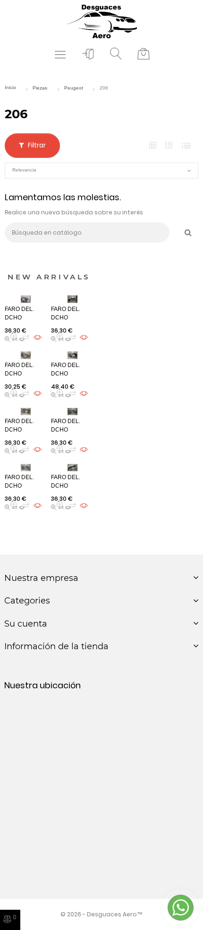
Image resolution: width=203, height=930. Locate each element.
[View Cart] (143, 54)
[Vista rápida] (14, 337)
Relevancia (101, 171)
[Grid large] (169, 145)
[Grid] (152, 146)
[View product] (38, 337)
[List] (186, 146)
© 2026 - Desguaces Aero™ (101, 914)
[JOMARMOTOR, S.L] (101, 21)
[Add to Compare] (26, 337)
